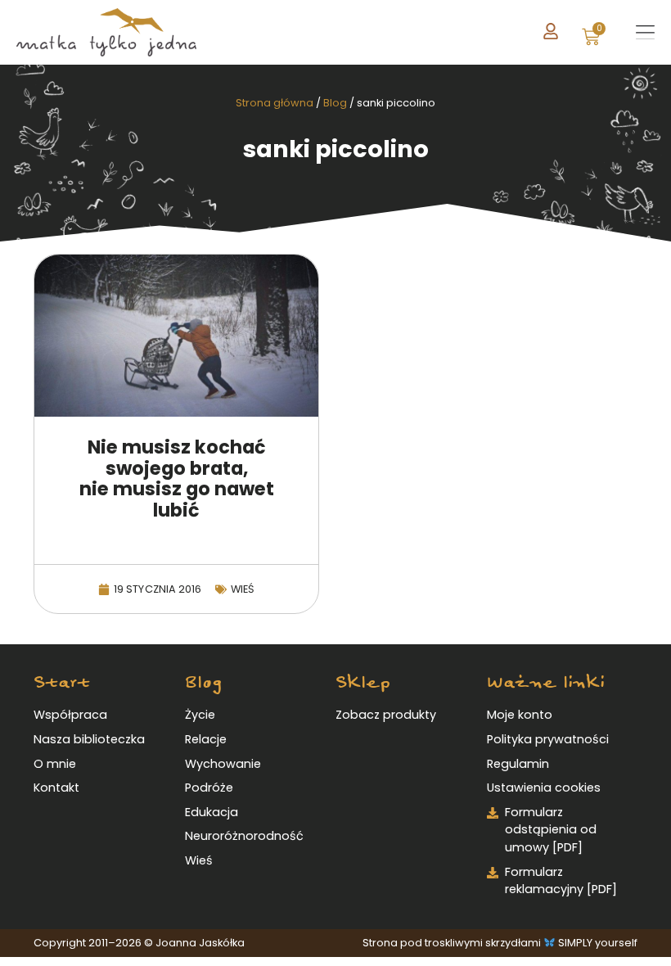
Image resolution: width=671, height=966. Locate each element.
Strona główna (274, 103)
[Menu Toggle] (645, 32)
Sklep (363, 682)
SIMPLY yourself (597, 943)
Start (62, 682)
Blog (335, 103)
